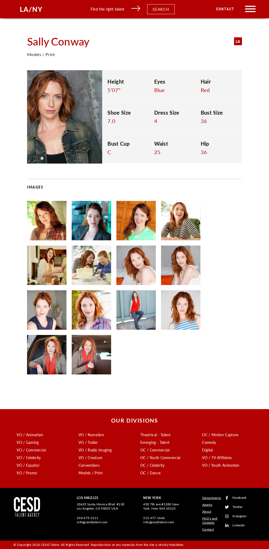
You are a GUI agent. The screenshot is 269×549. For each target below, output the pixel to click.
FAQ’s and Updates (210, 520)
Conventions (89, 465)
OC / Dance (150, 472)
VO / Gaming (28, 442)
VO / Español (28, 465)
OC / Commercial (155, 450)
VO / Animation (30, 434)
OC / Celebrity (152, 465)
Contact (225, 9)
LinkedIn (238, 525)
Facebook (239, 498)
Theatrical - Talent (155, 434)
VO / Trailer (88, 442)
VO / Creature (90, 457)
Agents (207, 504)
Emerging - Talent (154, 442)
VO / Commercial (31, 450)
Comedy (209, 442)
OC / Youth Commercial (160, 457)
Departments (211, 498)
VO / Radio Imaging (95, 450)
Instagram (239, 516)
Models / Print (91, 472)
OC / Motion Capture (220, 434)
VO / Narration (91, 434)
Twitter (237, 507)
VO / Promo (27, 472)
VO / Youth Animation (220, 465)
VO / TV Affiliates (217, 457)
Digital (207, 450)
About (206, 511)
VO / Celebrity (29, 457)
